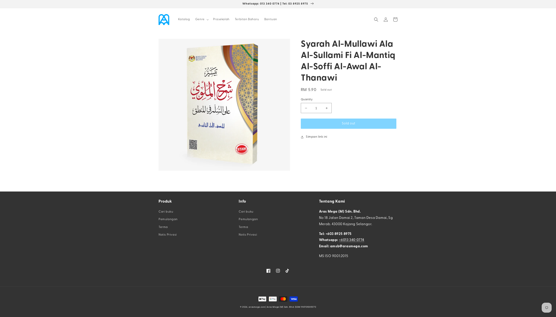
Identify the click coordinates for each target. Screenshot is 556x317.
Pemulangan (168, 219)
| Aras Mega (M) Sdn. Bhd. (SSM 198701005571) (291, 307)
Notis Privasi (168, 234)
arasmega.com (257, 307)
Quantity (307, 99)
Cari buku (166, 211)
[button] (201, 19)
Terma (163, 227)
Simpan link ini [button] (316, 137)
